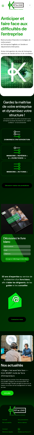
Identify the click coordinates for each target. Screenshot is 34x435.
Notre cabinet (22, 422)
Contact (5, 429)
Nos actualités (6, 422)
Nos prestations (23, 419)
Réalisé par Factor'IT (24, 432)
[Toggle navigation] (30, 5)
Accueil (4, 419)
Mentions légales (7, 432)
